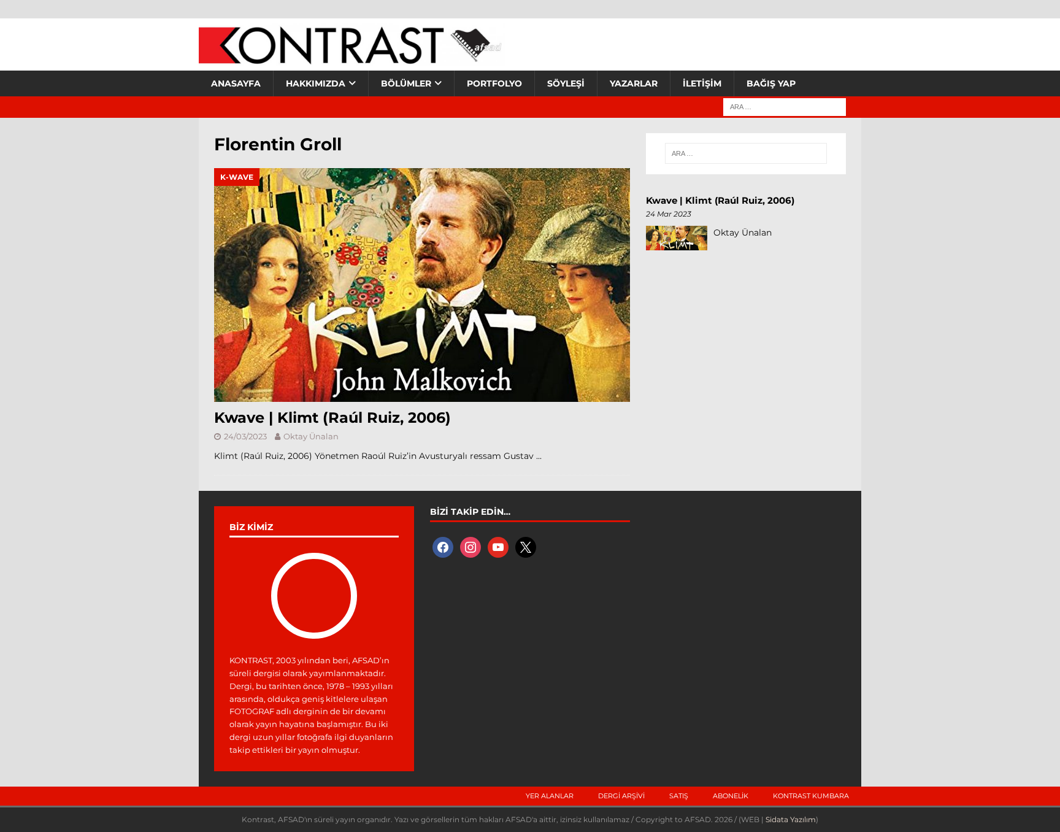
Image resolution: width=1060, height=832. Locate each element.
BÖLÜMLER (406, 83)
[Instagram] (470, 547)
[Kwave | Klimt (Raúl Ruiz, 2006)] (422, 285)
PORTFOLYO (494, 83)
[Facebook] (442, 547)
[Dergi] (352, 58)
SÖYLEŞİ (566, 83)
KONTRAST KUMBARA (811, 796)
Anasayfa (236, 83)
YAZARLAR (634, 83)
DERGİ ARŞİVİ (621, 796)
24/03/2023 (245, 436)
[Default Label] (498, 547)
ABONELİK (730, 796)
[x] (525, 547)
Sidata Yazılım (791, 819)
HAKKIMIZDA (315, 83)
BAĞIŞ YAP (771, 83)
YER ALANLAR (550, 796)
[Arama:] (784, 106)
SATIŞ (678, 796)
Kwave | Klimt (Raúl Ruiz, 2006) (332, 417)
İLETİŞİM (702, 83)
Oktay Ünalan (311, 436)
